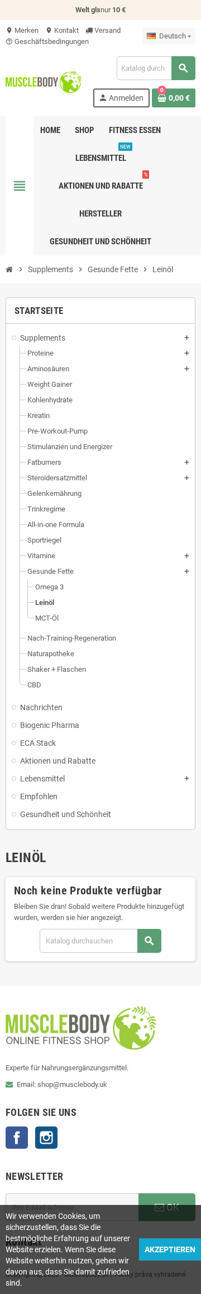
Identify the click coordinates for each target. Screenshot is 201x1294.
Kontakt (62, 30)
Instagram (46, 1137)
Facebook (17, 1137)
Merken (22, 30)
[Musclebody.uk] (44, 81)
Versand (107, 30)
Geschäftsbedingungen (47, 41)
